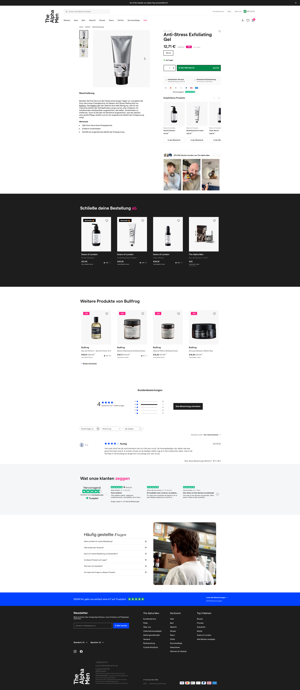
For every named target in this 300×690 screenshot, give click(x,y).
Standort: (78, 643)
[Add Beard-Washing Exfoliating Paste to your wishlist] (142, 314)
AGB (145, 683)
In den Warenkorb (174, 140)
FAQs (145, 623)
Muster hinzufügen (197, 270)
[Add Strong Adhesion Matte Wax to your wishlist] (214, 314)
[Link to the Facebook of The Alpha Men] (81, 651)
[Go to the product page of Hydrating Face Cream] (196, 114)
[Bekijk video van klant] (172, 174)
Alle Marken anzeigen (206, 639)
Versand (146, 639)
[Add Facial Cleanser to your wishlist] (106, 221)
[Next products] (219, 98)
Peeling (94, 106)
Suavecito (201, 627)
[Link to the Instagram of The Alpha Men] (75, 651)
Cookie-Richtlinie (150, 647)
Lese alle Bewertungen (216, 597)
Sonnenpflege (176, 643)
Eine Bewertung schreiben (188, 406)
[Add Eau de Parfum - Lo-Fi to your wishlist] (214, 221)
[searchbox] (87, 429)
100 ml (168, 53)
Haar (172, 619)
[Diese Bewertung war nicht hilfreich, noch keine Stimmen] (218, 461)
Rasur (172, 635)
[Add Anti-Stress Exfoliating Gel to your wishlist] (219, 31)
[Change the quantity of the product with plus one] (173, 68)
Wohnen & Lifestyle (178, 651)
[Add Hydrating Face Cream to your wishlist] (142, 221)
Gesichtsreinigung (98, 27)
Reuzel (200, 619)
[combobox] (111, 429)
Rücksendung (149, 643)
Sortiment (175, 613)
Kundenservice (149, 619)
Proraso (200, 623)
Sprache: (95, 643)
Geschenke (175, 647)
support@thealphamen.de (106, 666)
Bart (172, 623)
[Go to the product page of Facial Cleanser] (174, 114)
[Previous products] (214, 98)
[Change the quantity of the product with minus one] (166, 68)
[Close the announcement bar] (295, 2)
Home (81, 27)
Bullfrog (82, 106)
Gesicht (87, 27)
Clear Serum (214, 130)
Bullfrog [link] (168, 31)
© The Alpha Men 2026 (150, 680)
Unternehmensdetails (152, 631)
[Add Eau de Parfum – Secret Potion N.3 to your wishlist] (106, 314)
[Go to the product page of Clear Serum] (219, 114)
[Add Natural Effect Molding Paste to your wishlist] (178, 314)
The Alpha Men (151, 613)
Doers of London (204, 635)
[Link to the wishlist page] (248, 20)
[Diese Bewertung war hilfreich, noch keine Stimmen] (214, 461)
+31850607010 (101, 662)
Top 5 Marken (204, 613)
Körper (173, 631)
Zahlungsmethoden (151, 635)
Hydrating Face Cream (195, 130)
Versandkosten (101, 676)
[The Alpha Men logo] (52, 16)
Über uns (147, 627)
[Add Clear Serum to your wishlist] (178, 221)
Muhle (199, 631)
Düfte (172, 639)
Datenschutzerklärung (157, 683)
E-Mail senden (121, 626)
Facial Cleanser (169, 130)
